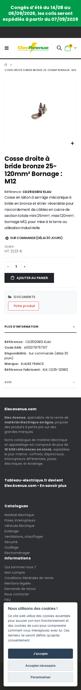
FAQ (7, 599)
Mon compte (14, 572)
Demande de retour (20, 589)
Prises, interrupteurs (19, 520)
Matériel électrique (19, 515)
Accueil (6, 64)
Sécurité (11, 542)
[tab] (40, 327)
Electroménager (17, 553)
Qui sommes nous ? (20, 567)
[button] (72, 144)
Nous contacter (16, 594)
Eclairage (11, 531)
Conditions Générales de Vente (29, 578)
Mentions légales (17, 583)
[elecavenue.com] (33, 48)
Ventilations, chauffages (23, 536)
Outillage (11, 547)
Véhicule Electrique (19, 525)
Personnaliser (41, 677)
